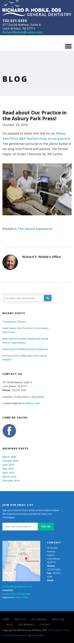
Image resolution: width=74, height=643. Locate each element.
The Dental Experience (35, 229)
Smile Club (58, 619)
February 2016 (10, 480)
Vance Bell (37, 635)
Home (5, 619)
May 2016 (8, 468)
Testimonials (26, 624)
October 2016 (10, 460)
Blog (10, 624)
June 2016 (8, 464)
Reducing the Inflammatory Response (25, 349)
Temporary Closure (14, 321)
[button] (47, 298)
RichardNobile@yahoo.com (22, 32)
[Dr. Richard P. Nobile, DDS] (37, 8)
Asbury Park (33, 403)
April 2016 (8, 472)
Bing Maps (38, 396)
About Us (20, 619)
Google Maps (21, 396)
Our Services (39, 619)
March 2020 (9, 456)
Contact (44, 624)
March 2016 (9, 476)
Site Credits (54, 630)
